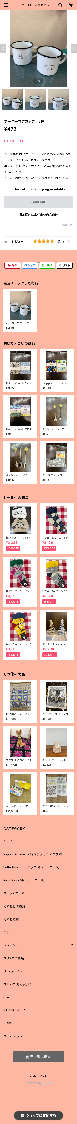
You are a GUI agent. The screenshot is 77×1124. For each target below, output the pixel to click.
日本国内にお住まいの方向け (38, 214)
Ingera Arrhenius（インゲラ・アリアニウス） (33, 854)
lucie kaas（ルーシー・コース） (24, 880)
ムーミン (9, 841)
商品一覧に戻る (38, 1057)
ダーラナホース (13, 893)
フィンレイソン (12, 1036)
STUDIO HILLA (14, 1010)
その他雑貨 (11, 919)
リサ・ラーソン (12, 971)
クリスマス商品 (13, 958)
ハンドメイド (11, 945)
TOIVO (8, 1023)
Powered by (34, 1083)
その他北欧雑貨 (14, 906)
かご (6, 932)
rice (6, 997)
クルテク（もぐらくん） (17, 984)
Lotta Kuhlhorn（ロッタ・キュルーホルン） (31, 867)
